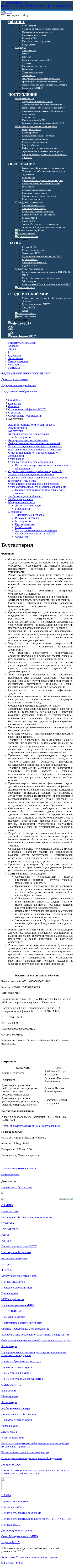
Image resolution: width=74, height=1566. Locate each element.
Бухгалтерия (15, 430)
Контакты (14, 367)
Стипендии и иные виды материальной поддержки (31, 1458)
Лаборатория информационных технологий (34, 443)
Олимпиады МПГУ (12, 1507)
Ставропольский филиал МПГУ (27, 409)
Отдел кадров (16, 458)
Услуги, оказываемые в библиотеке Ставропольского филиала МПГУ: (36, 532)
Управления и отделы (14, 1258)
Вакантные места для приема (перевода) (25, 1452)
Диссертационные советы (16, 1530)
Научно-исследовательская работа (21, 1512)
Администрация (17, 427)
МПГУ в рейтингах (12, 1299)
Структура (14, 403)
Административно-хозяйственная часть (31, 424)
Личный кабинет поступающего (25, 5)
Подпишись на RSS (16, 2)
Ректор (5, 1234)
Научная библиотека (13, 1281)
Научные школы (10, 1524)
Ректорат (6, 1240)
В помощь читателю (27, 517)
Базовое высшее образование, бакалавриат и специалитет (35, 1334)
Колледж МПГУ (10, 1425)
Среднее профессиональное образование (25, 1328)
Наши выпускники (12, 1437)
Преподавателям (18, 361)
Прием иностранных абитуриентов (22, 1378)
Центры (6, 1264)
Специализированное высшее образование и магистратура (36, 1340)
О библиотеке (23, 527)
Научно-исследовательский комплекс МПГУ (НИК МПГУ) (36, 1518)
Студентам (14, 355)
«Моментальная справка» (30, 514)
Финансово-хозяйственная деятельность (18, 1168)
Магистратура (9, 1396)
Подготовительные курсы (16, 1367)
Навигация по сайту (16, 15)
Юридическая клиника (21, 502)
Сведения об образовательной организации (26, 1217)
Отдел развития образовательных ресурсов (33, 483)
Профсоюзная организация (17, 1287)
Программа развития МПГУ (17, 1305)
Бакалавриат (8, 1390)
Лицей (12, 348)
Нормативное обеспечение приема (21, 1322)
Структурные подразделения (25, 415)
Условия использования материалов (37, 1557)
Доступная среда (11, 1464)
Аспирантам (15, 358)
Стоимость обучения (10, 1174)
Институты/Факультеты (22, 342)
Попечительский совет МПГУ (19, 1246)
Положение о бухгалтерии (16, 1187)
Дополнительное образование (18, 1414)
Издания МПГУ (10, 1542)
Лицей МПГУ (9, 1431)
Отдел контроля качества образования (30, 461)
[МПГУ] (6, 12)
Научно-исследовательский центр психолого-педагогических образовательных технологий (35, 448)
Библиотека (15, 511)
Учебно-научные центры (15, 1408)
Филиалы (13, 406)
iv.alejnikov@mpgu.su (48, 1125)
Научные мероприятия (14, 1501)
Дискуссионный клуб (28, 505)
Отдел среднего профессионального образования (37, 486)
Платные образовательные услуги (21, 1361)
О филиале (14, 412)
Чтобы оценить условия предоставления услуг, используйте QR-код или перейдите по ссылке (36, 1472)
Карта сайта (8, 1557)
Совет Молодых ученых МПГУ (19, 1536)
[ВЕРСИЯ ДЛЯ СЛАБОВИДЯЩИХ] (19, 323)
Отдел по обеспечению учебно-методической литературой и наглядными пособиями (35, 473)
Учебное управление (20, 499)
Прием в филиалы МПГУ (16, 1372)
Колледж (13, 345)
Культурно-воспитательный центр (28, 440)
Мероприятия (23, 437)
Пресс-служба (9, 1293)
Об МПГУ (14, 400)
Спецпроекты (16, 364)
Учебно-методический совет (25, 496)
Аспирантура (9, 1346)
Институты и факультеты (16, 1252)
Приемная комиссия (13, 1316)
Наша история (9, 1211)
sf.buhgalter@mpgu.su (22, 1125)
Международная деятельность (18, 1275)
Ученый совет (9, 1228)
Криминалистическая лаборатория (28, 433)
